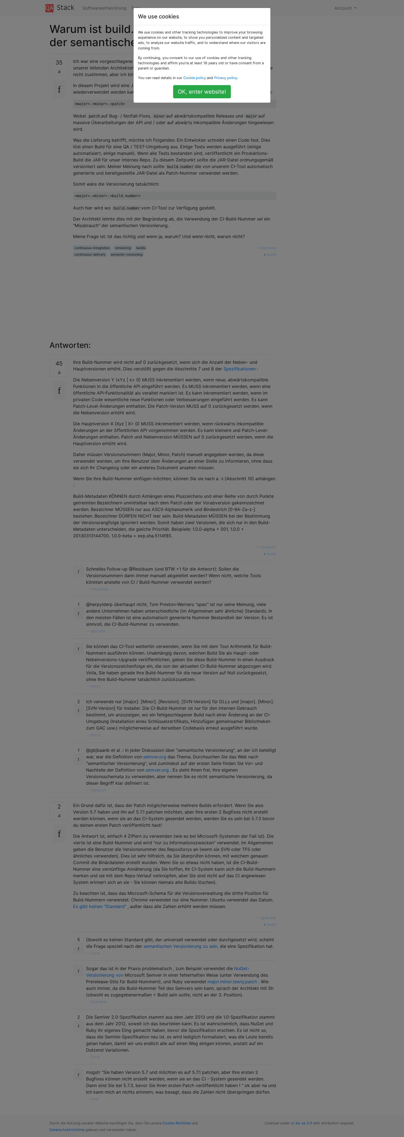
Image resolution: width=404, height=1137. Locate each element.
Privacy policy (225, 78)
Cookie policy (194, 78)
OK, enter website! (202, 91)
